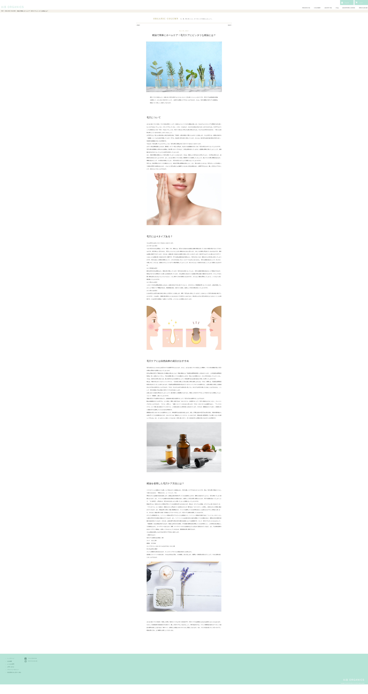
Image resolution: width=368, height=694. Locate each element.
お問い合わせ (10, 667)
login (347, 2)
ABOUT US (328, 8)
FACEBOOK (32, 658)
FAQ (337, 8)
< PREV (138, 25)
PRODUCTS (306, 8)
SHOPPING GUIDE (348, 8)
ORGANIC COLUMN (10, 11)
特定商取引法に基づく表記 (14, 672)
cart (361, 2)
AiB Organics (12, 4)
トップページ (10, 658)
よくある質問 (10, 664)
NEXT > (230, 25)
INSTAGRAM (363, 8)
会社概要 (9, 661)
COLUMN (317, 8)
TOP (2, 11)
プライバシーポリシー (13, 669)
